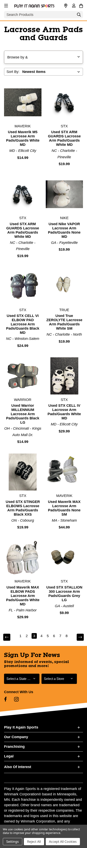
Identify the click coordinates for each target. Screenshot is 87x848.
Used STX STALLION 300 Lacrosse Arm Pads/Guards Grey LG (64, 593)
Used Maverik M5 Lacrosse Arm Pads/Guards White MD (22, 138)
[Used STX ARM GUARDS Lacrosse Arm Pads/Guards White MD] (64, 102)
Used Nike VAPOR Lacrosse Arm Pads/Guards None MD (64, 230)
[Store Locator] (65, 5)
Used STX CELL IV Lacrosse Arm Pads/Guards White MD (64, 412)
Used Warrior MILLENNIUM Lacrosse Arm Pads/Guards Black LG (22, 414)
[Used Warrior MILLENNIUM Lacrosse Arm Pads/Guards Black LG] (22, 375)
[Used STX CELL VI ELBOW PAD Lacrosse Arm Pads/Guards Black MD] (22, 286)
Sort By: (12, 72)
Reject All (34, 841)
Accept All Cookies (63, 841)
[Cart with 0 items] (81, 5)
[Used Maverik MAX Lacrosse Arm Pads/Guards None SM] (64, 472)
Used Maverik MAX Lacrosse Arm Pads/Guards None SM (64, 508)
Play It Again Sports (21, 727)
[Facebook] (5, 699)
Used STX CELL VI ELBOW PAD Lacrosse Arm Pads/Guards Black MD (22, 324)
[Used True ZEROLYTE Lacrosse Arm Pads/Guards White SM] (64, 286)
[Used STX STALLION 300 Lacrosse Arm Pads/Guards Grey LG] (64, 557)
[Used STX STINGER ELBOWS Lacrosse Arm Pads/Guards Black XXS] (22, 472)
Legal (9, 756)
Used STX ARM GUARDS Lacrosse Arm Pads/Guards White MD (64, 138)
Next (77, 637)
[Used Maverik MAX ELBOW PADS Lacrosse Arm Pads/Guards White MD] (22, 557)
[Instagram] (16, 699)
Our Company (16, 737)
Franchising (14, 747)
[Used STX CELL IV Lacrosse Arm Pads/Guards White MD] (64, 375)
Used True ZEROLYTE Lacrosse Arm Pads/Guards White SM (64, 322)
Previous (9, 637)
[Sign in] (73, 6)
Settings (12, 841)
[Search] (79, 15)
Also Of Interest (17, 767)
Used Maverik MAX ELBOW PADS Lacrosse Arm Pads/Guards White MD (22, 595)
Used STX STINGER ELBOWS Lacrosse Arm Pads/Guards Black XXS (23, 508)
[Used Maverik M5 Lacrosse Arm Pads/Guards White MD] (22, 102)
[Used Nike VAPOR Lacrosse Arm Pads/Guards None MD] (64, 194)
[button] (6, 5)
